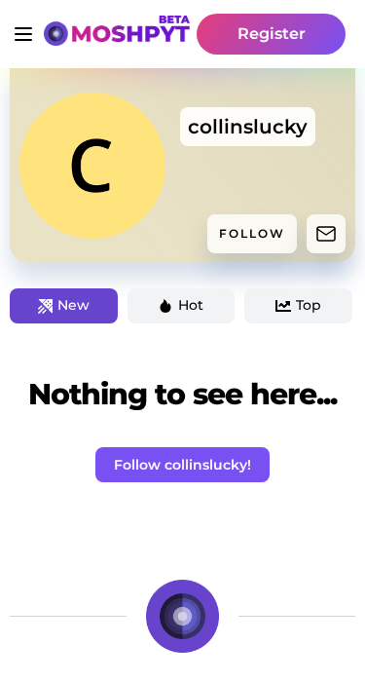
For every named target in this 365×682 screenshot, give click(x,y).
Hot (190, 305)
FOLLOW (252, 233)
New (73, 305)
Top (308, 305)
